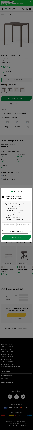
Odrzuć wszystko (16, 231)
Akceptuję (16, 237)
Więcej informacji (9, 224)
